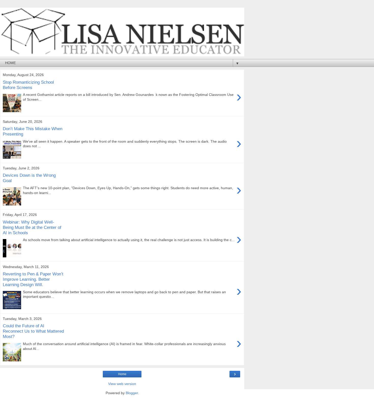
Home (122, 374)
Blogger (132, 393)
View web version (122, 384)
